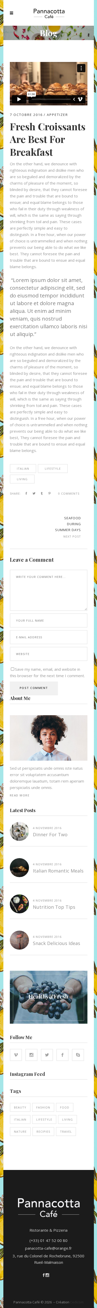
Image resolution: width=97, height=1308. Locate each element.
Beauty (20, 1107)
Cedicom (77, 1302)
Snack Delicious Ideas (56, 943)
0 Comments (68, 493)
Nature (20, 1131)
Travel (66, 1131)
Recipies (43, 1131)
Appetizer (57, 114)
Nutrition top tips (54, 907)
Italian (23, 468)
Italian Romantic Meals (58, 871)
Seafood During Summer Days (68, 524)
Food (64, 1107)
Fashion (43, 1107)
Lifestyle (53, 468)
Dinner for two (50, 834)
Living (22, 479)
